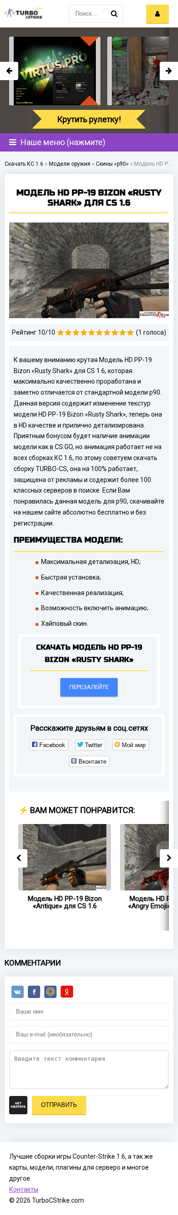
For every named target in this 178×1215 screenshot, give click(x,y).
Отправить (59, 1104)
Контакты (23, 1189)
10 (130, 332)
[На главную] (23, 13)
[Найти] (114, 14)
